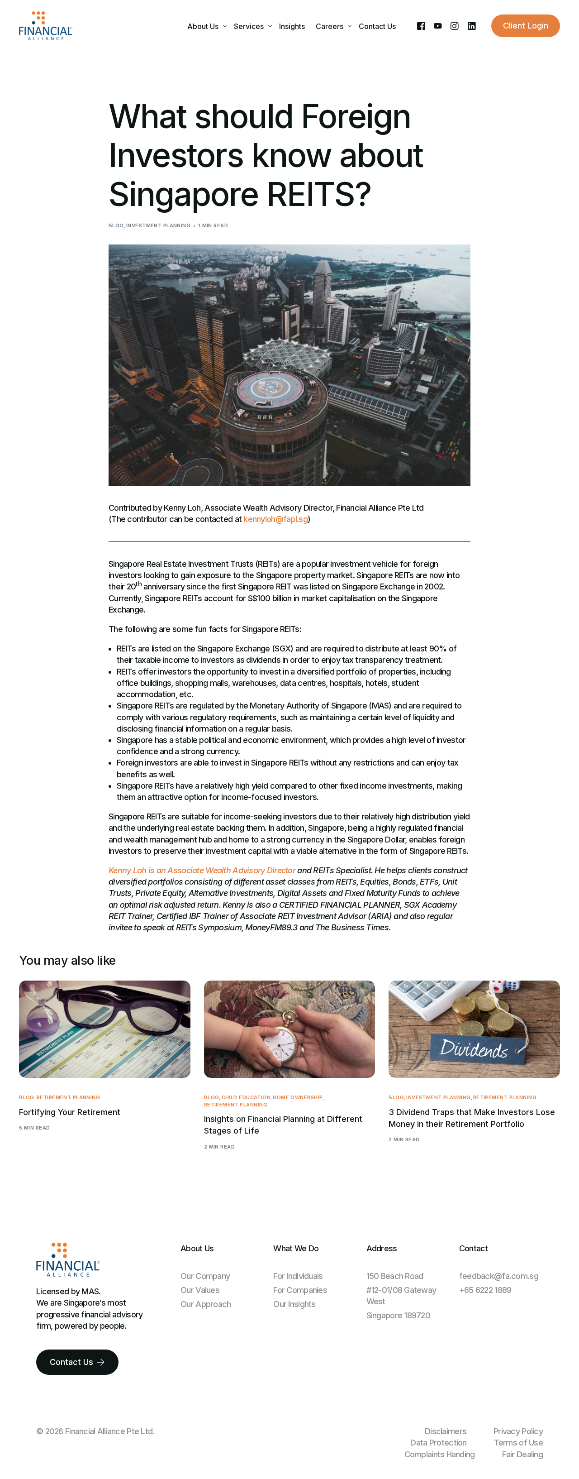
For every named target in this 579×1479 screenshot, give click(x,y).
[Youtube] (437, 25)
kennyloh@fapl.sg (275, 519)
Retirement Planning (68, 1097)
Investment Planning (158, 225)
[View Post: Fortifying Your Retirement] (104, 1029)
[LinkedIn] (471, 25)
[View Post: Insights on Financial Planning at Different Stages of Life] (289, 1029)
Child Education (246, 1097)
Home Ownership (298, 1097)
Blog (116, 225)
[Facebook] (421, 25)
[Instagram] (454, 25)
